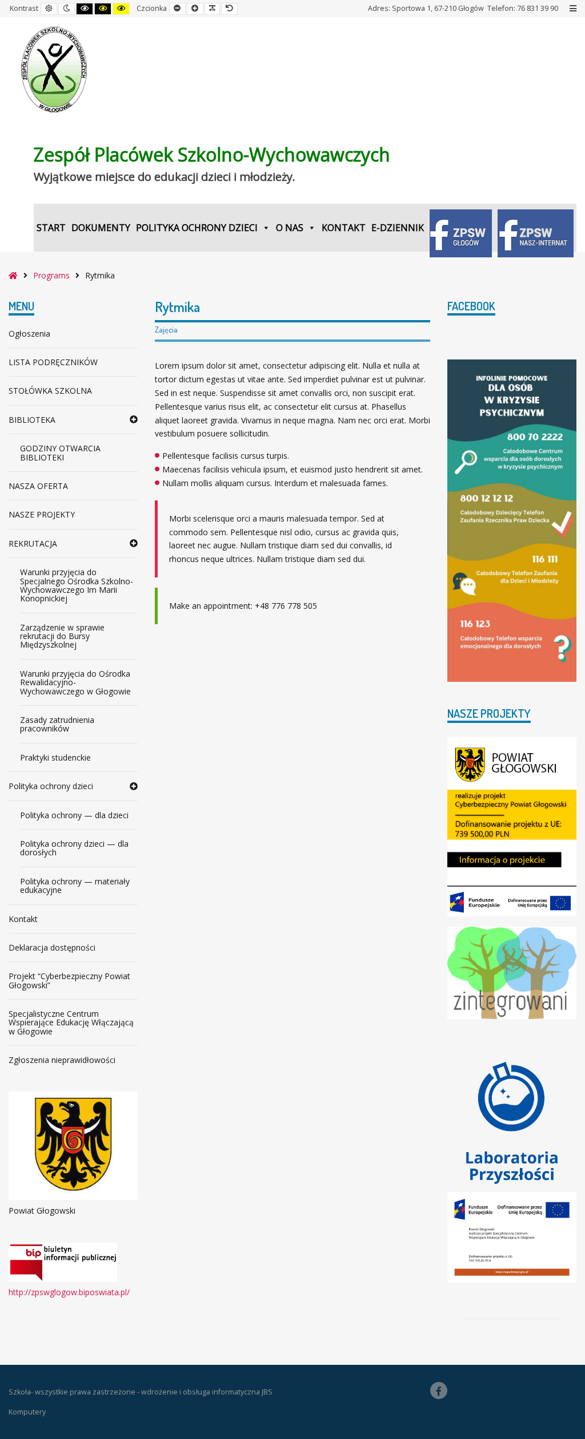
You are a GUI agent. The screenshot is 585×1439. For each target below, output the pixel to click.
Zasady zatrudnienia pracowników (57, 724)
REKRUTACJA (33, 543)
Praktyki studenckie (55, 757)
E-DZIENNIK (397, 227)
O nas (289, 227)
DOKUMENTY (100, 227)
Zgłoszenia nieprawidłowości (62, 1059)
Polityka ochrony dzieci (197, 227)
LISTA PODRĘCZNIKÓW (53, 362)
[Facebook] (438, 1390)
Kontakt (344, 227)
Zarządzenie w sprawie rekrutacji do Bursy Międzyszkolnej (62, 636)
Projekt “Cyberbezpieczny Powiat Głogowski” (69, 980)
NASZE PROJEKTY (42, 514)
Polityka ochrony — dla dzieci (74, 815)
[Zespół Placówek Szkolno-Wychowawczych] (54, 69)
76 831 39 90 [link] (537, 8)
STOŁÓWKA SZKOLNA (50, 390)
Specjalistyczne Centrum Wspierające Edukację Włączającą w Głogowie (71, 1022)
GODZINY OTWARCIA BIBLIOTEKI (60, 452)
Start (51, 227)
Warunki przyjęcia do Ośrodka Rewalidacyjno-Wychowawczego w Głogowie (75, 682)
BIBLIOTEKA (32, 419)
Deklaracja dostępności (52, 947)
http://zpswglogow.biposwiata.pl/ (69, 1292)
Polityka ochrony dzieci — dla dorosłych (74, 848)
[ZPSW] (461, 228)
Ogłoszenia (29, 333)
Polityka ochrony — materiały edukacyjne (75, 885)
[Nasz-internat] (535, 228)
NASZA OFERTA (38, 485)
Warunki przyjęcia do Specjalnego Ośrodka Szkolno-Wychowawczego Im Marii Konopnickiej (76, 585)
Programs (51, 275)
